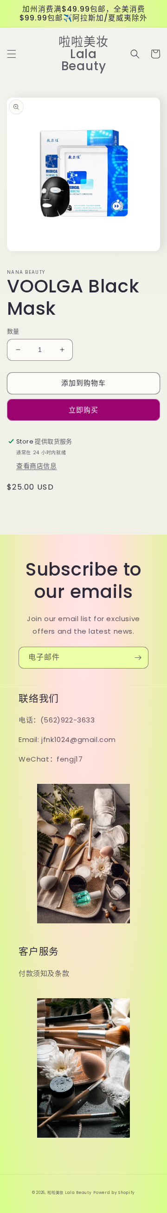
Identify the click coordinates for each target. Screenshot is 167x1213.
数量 (13, 331)
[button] (11, 54)
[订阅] (138, 658)
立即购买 (83, 410)
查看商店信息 (36, 466)
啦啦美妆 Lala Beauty (69, 1192)
